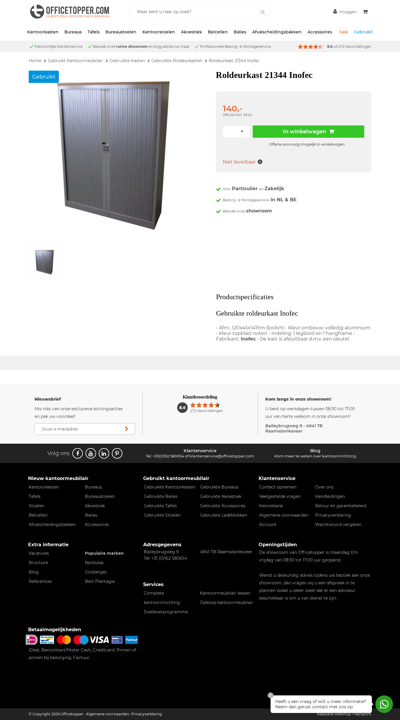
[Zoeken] (263, 12)
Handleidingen (330, 496)
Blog (34, 572)
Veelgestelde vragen (280, 496)
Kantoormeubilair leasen (225, 593)
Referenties (40, 581)
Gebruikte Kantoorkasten (169, 487)
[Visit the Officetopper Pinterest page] (117, 453)
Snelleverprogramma (166, 612)
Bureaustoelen (120, 32)
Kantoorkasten (43, 32)
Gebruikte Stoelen (162, 515)
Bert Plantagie (100, 581)
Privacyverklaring (333, 515)
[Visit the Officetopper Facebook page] (77, 453)
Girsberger (96, 572)
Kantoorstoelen (158, 32)
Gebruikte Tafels (160, 505)
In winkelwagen (304, 131)
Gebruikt (363, 32)
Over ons (324, 487)
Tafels (94, 32)
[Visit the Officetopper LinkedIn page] (104, 453)
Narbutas (94, 562)
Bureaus (73, 32)
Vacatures (39, 553)
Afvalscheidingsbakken (277, 32)
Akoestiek (191, 32)
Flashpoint (362, 714)
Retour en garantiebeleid (340, 505)
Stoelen (36, 505)
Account (267, 524)
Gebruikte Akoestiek (220, 496)
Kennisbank (271, 505)
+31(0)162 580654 (168, 456)
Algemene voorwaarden (283, 515)
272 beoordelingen (355, 46)
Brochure (38, 562)
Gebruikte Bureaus (219, 487)
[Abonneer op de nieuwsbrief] (126, 429)
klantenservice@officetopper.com (221, 456)
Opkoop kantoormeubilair (226, 602)
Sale (343, 32)
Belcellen (218, 32)
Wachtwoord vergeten (338, 524)
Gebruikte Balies (160, 496)
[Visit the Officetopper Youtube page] (91, 453)
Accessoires (319, 32)
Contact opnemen (277, 487)
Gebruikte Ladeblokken (223, 515)
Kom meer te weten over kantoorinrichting (315, 456)
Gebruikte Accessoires (222, 505)
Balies (240, 32)
